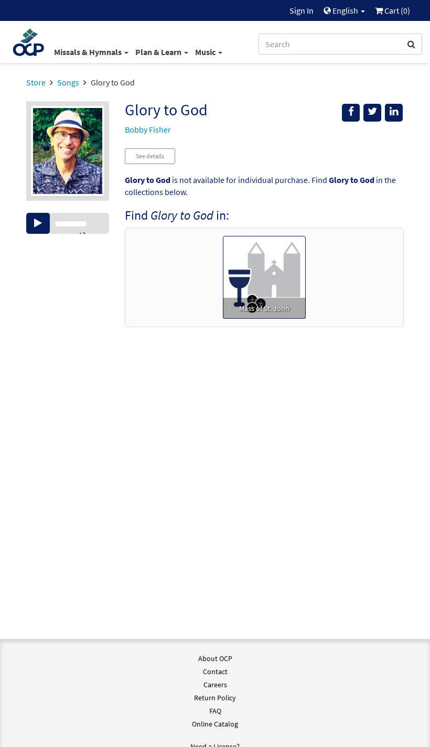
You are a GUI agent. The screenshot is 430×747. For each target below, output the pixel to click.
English (345, 10)
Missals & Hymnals (88, 52)
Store (36, 82)
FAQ (215, 711)
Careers (215, 684)
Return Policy (215, 697)
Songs (68, 82)
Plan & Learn (159, 52)
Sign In (301, 10)
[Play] (38, 223)
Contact (215, 671)
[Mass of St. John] (264, 276)
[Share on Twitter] (372, 113)
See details (150, 156)
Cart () (396, 10)
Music (206, 52)
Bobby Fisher (148, 129)
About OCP (215, 658)
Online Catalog (215, 724)
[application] (67, 223)
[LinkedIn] (394, 113)
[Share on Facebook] (351, 113)
